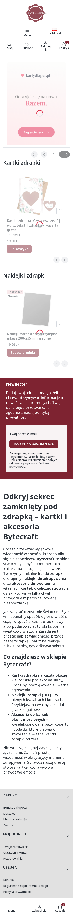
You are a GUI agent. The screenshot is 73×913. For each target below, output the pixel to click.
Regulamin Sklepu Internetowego (25, 886)
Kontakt (8, 880)
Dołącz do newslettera (34, 444)
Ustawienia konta (15, 853)
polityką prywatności (27, 415)
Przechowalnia (13, 858)
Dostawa (9, 813)
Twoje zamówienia (15, 847)
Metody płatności (15, 819)
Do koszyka (19, 249)
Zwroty (8, 825)
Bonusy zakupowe (15, 808)
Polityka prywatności (17, 892)
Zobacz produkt (22, 352)
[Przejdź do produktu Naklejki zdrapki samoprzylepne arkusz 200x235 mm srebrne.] (36, 309)
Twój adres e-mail (23, 433)
